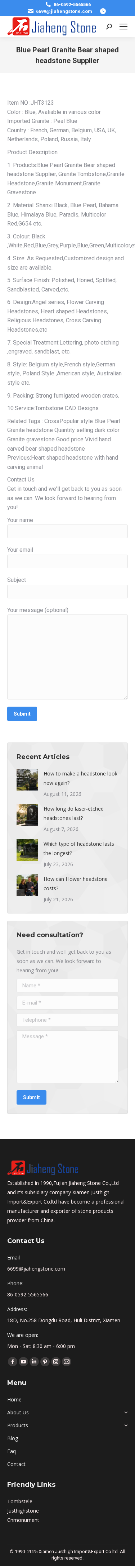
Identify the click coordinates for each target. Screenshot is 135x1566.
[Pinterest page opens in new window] (45, 1361)
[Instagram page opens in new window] (55, 1361)
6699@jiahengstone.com (64, 11)
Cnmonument (23, 1520)
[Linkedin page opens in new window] (34, 1361)
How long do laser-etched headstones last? (74, 813)
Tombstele (19, 1501)
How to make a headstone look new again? (80, 778)
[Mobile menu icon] (123, 26)
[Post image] (27, 780)
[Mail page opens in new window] (66, 1361)
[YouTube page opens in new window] (23, 1361)
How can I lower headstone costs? (76, 883)
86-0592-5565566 (72, 4)
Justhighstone (23, 1510)
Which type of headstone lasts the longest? (79, 848)
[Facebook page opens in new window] (12, 1361)
